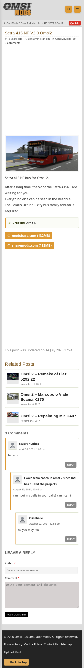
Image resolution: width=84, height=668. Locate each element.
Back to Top (18, 662)
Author (10, 563)
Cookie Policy (33, 644)
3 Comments (12, 43)
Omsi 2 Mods (63, 39)
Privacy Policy (13, 644)
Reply (71, 464)
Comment (12, 578)
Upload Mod (12, 652)
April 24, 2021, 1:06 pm (32, 449)
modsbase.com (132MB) (31, 235)
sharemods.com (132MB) (32, 245)
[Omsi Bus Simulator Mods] (17, 9)
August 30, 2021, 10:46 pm (28, 489)
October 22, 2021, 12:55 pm (44, 523)
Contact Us (51, 644)
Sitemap (66, 644)
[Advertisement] (42, 91)
